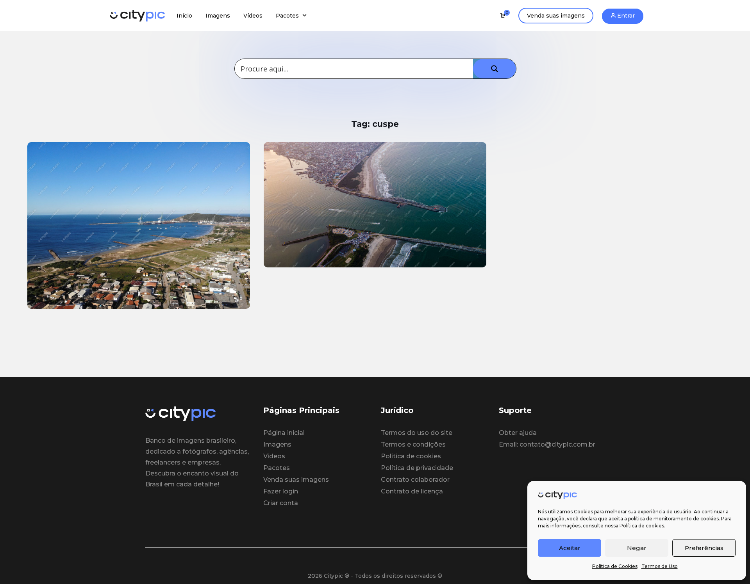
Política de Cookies (615, 566)
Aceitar (569, 548)
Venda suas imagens (556, 15)
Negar (636, 548)
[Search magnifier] (494, 68)
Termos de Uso (659, 566)
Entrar (625, 15)
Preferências (704, 548)
